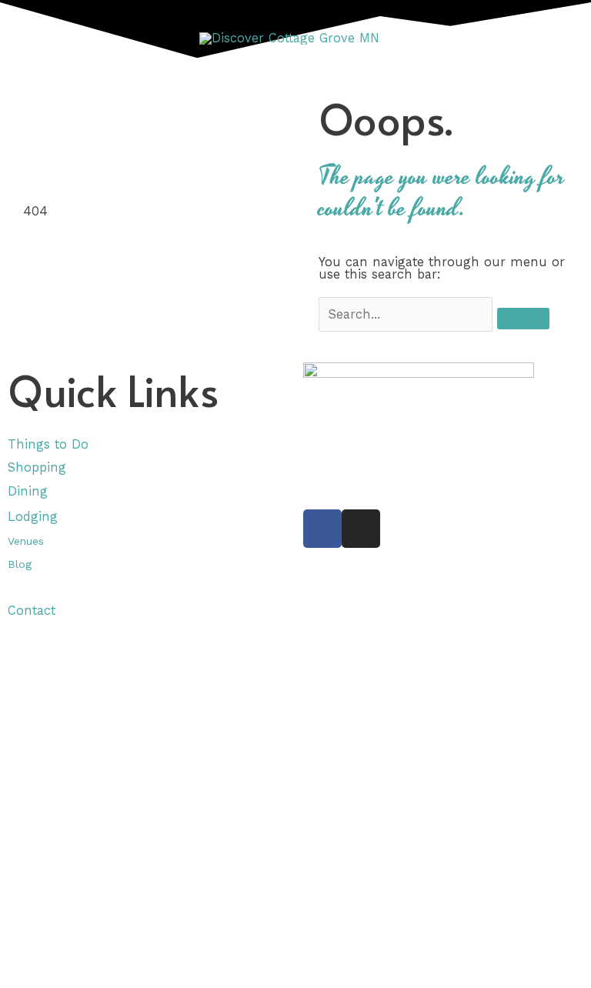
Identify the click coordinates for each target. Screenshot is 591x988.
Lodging (33, 516)
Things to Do (48, 444)
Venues (26, 541)
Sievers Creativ (411, 459)
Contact (31, 610)
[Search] (523, 318)
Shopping (37, 467)
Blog (20, 564)
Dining (30, 491)
